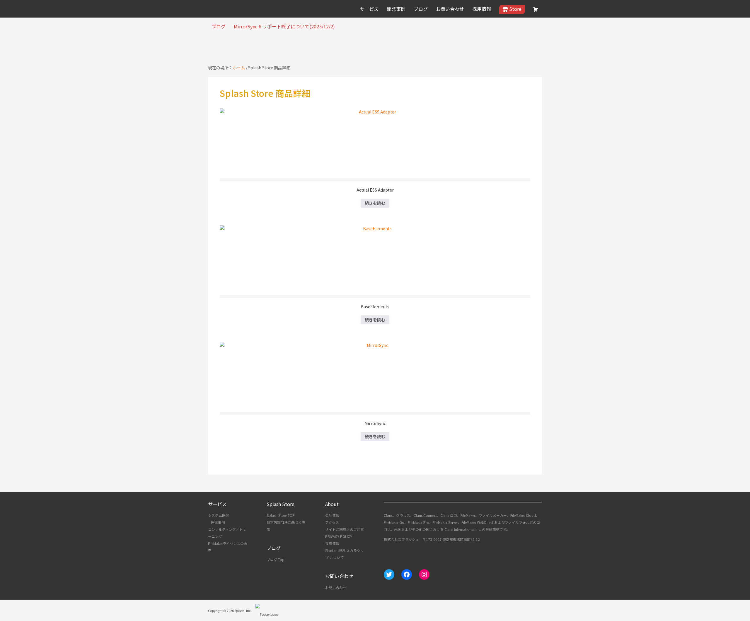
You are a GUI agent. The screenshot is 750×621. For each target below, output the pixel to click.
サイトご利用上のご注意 (344, 529)
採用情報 (332, 543)
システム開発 (218, 515)
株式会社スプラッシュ (230, 9)
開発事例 (218, 522)
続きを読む (375, 203)
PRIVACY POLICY (338, 536)
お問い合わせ (335, 587)
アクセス (332, 522)
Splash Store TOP (281, 515)
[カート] (536, 9)
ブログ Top (275, 559)
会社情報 (332, 515)
